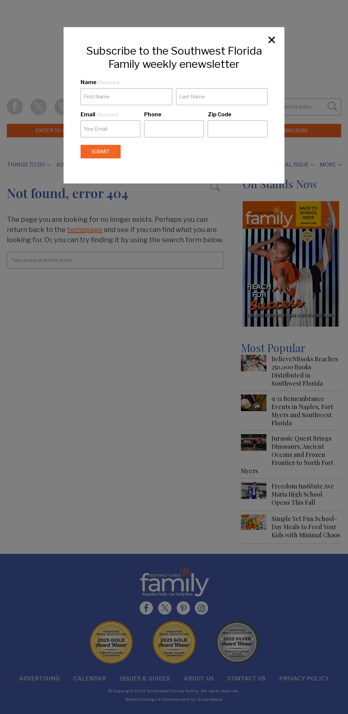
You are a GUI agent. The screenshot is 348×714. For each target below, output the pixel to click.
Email (99, 114)
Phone (152, 114)
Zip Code (219, 114)
